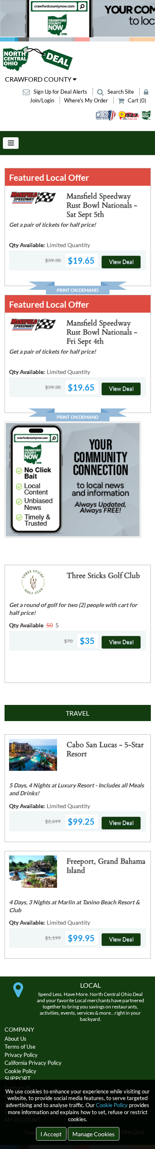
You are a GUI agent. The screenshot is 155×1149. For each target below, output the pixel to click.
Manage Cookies (93, 1133)
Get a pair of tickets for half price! (52, 224)
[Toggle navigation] (11, 143)
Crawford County (39, 79)
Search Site (120, 91)
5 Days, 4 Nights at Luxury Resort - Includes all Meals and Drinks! (76, 789)
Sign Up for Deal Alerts (60, 91)
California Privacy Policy (33, 1062)
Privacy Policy (21, 1055)
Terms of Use (20, 1046)
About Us (15, 1038)
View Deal (121, 261)
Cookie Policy (112, 1105)
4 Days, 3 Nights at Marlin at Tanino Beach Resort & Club (74, 906)
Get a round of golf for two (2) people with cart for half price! (73, 608)
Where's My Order (86, 100)
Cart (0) (136, 100)
